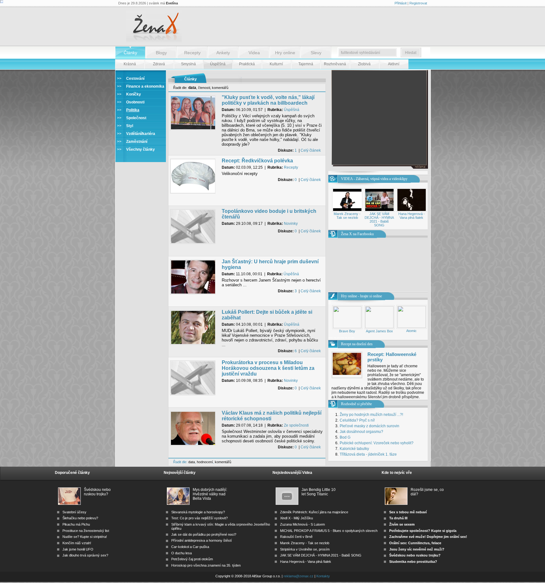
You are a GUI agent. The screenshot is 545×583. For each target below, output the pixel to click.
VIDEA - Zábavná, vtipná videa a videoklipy (374, 179)
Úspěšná (291, 110)
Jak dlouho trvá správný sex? (85, 555)
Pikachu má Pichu (76, 524)
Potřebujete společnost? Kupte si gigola (422, 531)
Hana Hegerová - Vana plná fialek (411, 215)
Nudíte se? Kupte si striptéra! (84, 537)
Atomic (411, 331)
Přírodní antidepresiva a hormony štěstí (201, 540)
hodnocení (205, 462)
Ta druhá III (398, 518)
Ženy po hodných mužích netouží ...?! (371, 414)
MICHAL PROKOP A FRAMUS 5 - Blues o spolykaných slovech (329, 531)
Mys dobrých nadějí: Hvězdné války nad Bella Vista (210, 492)
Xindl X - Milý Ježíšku (296, 518)
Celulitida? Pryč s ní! (357, 420)
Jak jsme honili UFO (77, 549)
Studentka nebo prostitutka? (413, 561)
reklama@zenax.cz (299, 576)
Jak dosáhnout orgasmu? (361, 431)
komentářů (220, 88)
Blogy (161, 52)
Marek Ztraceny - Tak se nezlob (347, 215)
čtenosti (204, 88)
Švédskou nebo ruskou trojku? (97, 491)
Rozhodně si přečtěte (356, 404)
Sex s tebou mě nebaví (408, 512)
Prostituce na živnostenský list (85, 531)
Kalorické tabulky (354, 448)
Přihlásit (401, 3)
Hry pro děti (349, 338)
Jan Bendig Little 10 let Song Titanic (319, 491)
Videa (254, 52)
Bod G (345, 437)
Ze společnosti (296, 425)
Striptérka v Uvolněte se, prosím (305, 549)
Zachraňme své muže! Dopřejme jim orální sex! (428, 537)
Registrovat (418, 3)
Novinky (291, 223)
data (191, 462)
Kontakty (323, 576)
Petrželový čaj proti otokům (192, 559)
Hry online (285, 52)
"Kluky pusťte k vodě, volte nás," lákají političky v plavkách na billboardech (268, 100)
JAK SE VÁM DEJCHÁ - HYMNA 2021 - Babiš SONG (379, 219)
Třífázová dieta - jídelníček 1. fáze (368, 454)
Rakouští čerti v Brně (296, 537)
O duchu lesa (181, 553)
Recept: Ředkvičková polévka (257, 160)
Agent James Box (379, 331)
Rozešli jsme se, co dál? (427, 491)
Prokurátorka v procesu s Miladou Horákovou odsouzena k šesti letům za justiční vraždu (268, 368)
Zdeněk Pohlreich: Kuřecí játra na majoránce (314, 512)
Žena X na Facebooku (357, 234)
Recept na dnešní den (356, 344)
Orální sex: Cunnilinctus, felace (415, 543)
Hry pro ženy (339, 338)
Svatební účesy (74, 512)
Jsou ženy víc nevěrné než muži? (416, 549)
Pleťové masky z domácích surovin (369, 426)
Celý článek (311, 150)
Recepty (192, 52)
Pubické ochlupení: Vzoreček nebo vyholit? (376, 443)
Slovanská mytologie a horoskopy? (198, 512)
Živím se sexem (402, 524)
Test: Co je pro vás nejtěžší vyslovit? (199, 518)
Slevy (316, 52)
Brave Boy (347, 331)
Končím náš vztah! (76, 543)
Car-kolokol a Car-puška (190, 547)
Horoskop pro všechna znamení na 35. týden (206, 565)
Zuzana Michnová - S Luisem (302, 524)
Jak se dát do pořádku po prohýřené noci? (203, 534)
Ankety (223, 52)
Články (130, 52)
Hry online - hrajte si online (361, 296)
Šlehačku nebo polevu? (80, 518)
